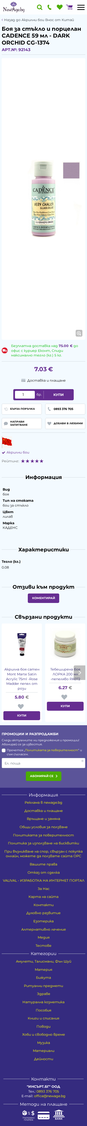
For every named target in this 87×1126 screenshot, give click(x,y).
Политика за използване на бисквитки (43, 843)
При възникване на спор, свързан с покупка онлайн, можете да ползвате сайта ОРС (43, 853)
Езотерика (43, 921)
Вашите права (43, 864)
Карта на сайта (43, 897)
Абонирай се (41, 776)
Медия (44, 937)
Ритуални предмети (43, 986)
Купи (58, 395)
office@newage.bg (49, 1096)
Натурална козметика (43, 1002)
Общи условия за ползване (44, 827)
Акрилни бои (18, 452)
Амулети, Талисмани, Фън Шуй (43, 961)
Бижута (43, 977)
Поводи (43, 1026)
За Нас (44, 889)
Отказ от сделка (44, 872)
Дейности (43, 1059)
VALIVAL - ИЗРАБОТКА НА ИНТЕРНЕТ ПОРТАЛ (43, 880)
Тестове (43, 945)
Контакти (44, 905)
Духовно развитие (43, 913)
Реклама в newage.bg (43, 802)
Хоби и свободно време (43, 1034)
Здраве (43, 994)
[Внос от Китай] (7, 442)
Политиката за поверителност (51, 750)
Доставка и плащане (43, 811)
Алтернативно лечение (43, 929)
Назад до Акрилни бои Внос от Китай (39, 20)
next (79, 672)
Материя (43, 969)
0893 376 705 (47, 1091)
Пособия (43, 1010)
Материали (43, 1051)
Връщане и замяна (43, 819)
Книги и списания (43, 1018)
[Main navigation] (81, 7)
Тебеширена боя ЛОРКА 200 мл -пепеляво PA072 (65, 674)
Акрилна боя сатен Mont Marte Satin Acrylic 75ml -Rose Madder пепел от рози (21, 678)
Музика (43, 1043)
